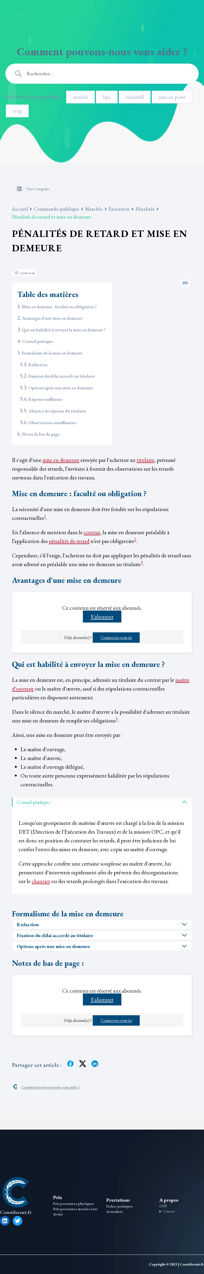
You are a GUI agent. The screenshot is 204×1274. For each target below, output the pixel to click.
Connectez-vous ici (116, 637)
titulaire (145, 459)
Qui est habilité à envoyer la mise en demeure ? (63, 330)
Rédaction (38, 364)
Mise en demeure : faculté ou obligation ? (59, 307)
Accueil (20, 209)
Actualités (114, 1211)
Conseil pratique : (38, 341)
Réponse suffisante (45, 399)
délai (47, 935)
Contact (169, 1211)
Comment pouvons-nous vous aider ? (51, 1086)
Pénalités (145, 209)
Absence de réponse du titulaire (57, 411)
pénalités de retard (69, 541)
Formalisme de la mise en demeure (52, 353)
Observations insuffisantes (52, 422)
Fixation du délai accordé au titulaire (61, 376)
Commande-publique (56, 209)
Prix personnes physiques (73, 1203)
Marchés (94, 209)
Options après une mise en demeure (60, 388)
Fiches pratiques (119, 1206)
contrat (92, 532)
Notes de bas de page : (41, 434)
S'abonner (102, 616)
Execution (119, 209)
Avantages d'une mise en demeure (52, 318)
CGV (163, 1206)
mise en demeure (60, 459)
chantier (41, 881)
